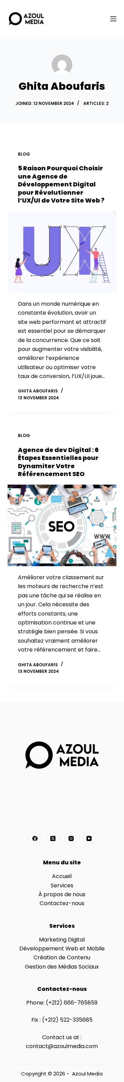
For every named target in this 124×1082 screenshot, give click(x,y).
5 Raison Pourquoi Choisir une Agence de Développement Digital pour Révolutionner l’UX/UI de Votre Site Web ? (61, 184)
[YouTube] (89, 838)
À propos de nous (61, 894)
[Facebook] (34, 838)
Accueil (62, 876)
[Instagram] (71, 838)
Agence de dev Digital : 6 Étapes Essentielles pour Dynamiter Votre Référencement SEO (58, 462)
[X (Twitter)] (53, 838)
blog (24, 154)
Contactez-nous (62, 903)
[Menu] (113, 19)
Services (62, 885)
